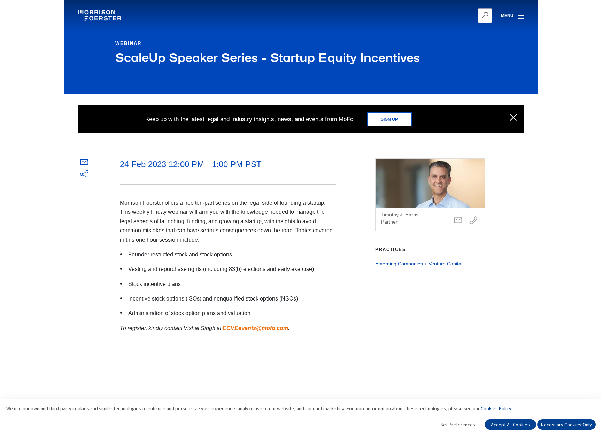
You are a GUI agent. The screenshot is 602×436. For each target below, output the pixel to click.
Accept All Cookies (510, 424)
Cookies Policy (496, 408)
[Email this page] (84, 163)
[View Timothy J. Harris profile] (430, 195)
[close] (513, 118)
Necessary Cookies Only (566, 424)
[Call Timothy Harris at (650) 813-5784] (473, 220)
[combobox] (451, 15)
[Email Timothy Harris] (458, 220)
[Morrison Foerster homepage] (101, 15)
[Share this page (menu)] (84, 175)
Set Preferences (457, 424)
